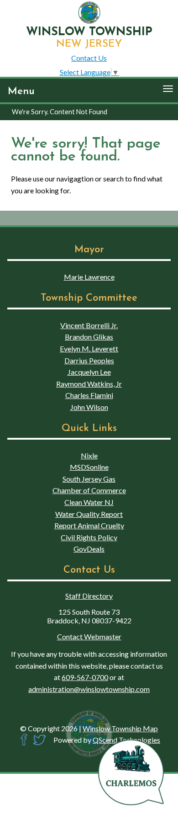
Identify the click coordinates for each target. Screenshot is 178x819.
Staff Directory (89, 595)
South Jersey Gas (89, 478)
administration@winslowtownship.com (89, 689)
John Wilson (89, 407)
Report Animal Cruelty (89, 525)
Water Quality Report (89, 514)
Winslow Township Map (120, 728)
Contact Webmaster (89, 636)
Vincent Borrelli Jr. (89, 325)
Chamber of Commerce (89, 490)
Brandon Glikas (89, 336)
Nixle (89, 455)
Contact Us (89, 57)
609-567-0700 (85, 677)
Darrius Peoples (89, 360)
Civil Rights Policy (89, 537)
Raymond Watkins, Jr (89, 383)
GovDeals (89, 548)
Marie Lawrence (89, 276)
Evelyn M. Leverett (89, 348)
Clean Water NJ (89, 502)
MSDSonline (89, 467)
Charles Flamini (89, 395)
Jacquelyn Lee (89, 371)
